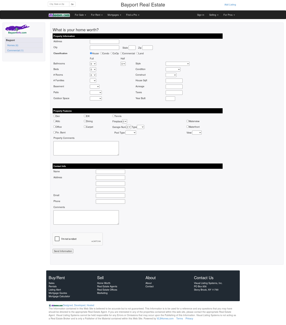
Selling (213, 14)
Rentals (53, 286)
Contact (149, 286)
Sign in (200, 14)
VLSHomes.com (165, 318)
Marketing (102, 293)
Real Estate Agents (107, 286)
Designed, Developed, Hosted (78, 305)
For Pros (228, 14)
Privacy (189, 318)
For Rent (96, 14)
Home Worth (103, 283)
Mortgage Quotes (58, 293)
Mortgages (113, 14)
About (148, 283)
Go (72, 4)
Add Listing (230, 4)
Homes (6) (12, 45)
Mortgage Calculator (59, 296)
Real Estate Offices (107, 289)
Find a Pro (132, 14)
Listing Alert (55, 289)
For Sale (79, 14)
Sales (51, 283)
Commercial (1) (15, 50)
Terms (179, 318)
